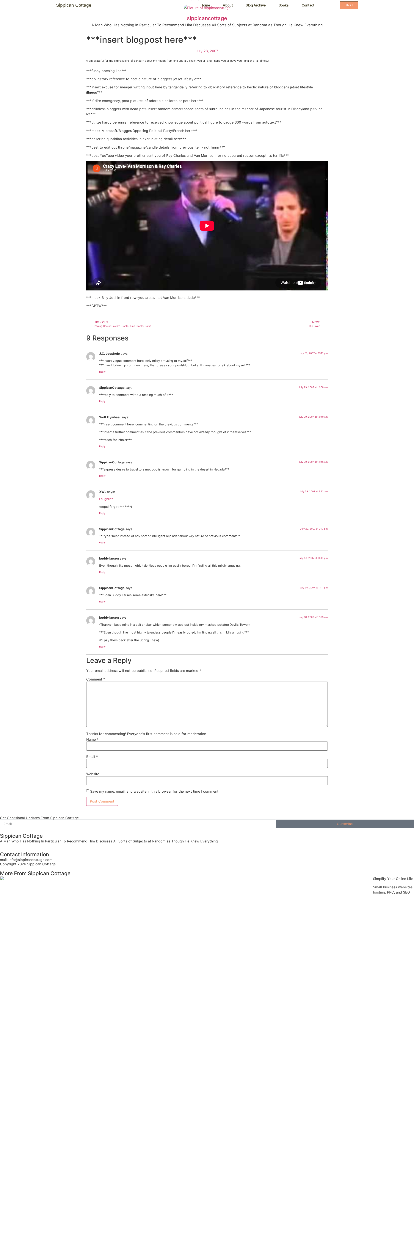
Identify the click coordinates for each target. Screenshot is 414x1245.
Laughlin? (106, 499)
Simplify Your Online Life (393, 879)
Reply (102, 371)
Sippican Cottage (73, 5)
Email (92, 756)
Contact (308, 5)
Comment (95, 679)
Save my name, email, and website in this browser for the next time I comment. (154, 791)
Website (92, 774)
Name (92, 739)
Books (284, 5)
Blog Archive (256, 5)
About (228, 5)
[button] (330, 5)
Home (205, 5)
